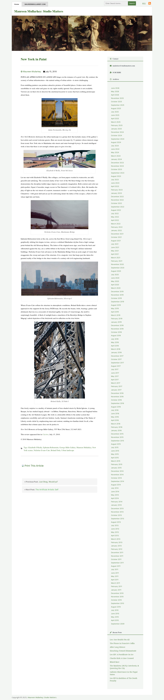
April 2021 (115, 254)
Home (16, 4)
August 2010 (116, 607)
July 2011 (114, 569)
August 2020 (116, 271)
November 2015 (117, 437)
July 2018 (114, 339)
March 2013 (115, 539)
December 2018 (117, 325)
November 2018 (117, 329)
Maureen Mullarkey (83, 447)
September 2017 (117, 363)
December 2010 (117, 593)
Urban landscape (67, 450)
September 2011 (117, 563)
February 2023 (117, 190)
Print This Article (34, 465)
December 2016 (117, 393)
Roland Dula (55, 450)
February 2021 (116, 261)
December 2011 (117, 552)
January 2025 (116, 129)
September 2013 (117, 519)
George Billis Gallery (67, 447)
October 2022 (116, 203)
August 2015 (116, 444)
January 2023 (116, 193)
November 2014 (117, 475)
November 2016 (117, 397)
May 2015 (115, 454)
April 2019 (115, 312)
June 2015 (115, 451)
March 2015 (115, 461)
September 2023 (117, 173)
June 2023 (115, 183)
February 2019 (116, 319)
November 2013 (117, 512)
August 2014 (116, 485)
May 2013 (115, 532)
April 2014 (115, 498)
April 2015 (115, 458)
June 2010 (115, 614)
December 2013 (117, 508)
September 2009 (117, 624)
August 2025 (116, 108)
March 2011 (115, 583)
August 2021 (116, 241)
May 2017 (115, 376)
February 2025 (116, 125)
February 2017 (116, 386)
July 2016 (114, 410)
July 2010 (114, 610)
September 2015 (117, 441)
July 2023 (115, 180)
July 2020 (115, 275)
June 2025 (115, 115)
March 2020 (116, 288)
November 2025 (117, 98)
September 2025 (117, 105)
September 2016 (117, 403)
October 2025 (116, 102)
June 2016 (115, 413)
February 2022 (116, 227)
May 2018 (115, 342)
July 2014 (114, 488)
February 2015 (116, 464)
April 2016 (115, 420)
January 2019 (116, 322)
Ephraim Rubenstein (50, 447)
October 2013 (116, 515)
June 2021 (115, 247)
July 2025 (115, 112)
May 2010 (115, 617)
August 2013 (116, 522)
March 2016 (115, 424)
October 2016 (116, 400)
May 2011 (114, 576)
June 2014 (115, 492)
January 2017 (116, 390)
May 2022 (115, 217)
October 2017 (116, 359)
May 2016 (115, 417)
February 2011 (116, 586)
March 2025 (115, 122)
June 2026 (115, 88)
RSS (144, 3)
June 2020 (115, 278)
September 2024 (117, 139)
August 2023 (116, 176)
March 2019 (115, 315)
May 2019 (115, 308)
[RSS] (149, 3)
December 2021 (117, 234)
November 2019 (117, 295)
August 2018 (116, 335)
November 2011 (117, 556)
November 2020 (117, 264)
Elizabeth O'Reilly (35, 447)
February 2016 (116, 427)
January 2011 (116, 590)
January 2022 (116, 230)
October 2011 (116, 559)
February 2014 (116, 502)
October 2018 (116, 332)
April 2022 (115, 220)
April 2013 (115, 536)
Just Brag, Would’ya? (41, 481)
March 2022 (115, 224)
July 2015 (114, 447)
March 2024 (116, 156)
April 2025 (115, 118)
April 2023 (115, 186)
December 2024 (117, 132)
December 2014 (117, 471)
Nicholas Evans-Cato (42, 450)
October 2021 (116, 237)
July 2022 (115, 213)
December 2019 (117, 291)
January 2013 (116, 546)
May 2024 (115, 152)
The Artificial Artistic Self (41, 489)
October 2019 (116, 298)
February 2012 (116, 549)
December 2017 (117, 356)
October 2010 (116, 600)
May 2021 (115, 251)
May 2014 (115, 495)
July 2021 (114, 244)
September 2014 (117, 481)
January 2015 (116, 468)
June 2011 (115, 573)
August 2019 (116, 305)
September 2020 (117, 268)
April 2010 (115, 620)
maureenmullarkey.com (35, 4)
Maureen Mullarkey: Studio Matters (38, 11)
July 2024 (115, 146)
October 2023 (116, 169)
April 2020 (115, 285)
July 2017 (114, 369)
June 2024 (115, 149)
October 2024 (116, 135)
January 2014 (116, 505)
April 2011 (114, 580)
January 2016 (116, 430)
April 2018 (115, 346)
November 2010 (117, 597)
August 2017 (116, 366)
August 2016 (116, 407)
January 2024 (116, 159)
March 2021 (115, 258)
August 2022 (116, 210)
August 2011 (115, 566)
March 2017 (115, 383)
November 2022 (117, 200)
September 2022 (117, 207)
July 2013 (114, 525)
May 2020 (115, 281)
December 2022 (117, 197)
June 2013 (115, 529)
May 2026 (115, 91)
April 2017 (115, 380)
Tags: (26, 447)
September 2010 (117, 603)
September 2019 (117, 302)
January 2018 (116, 352)
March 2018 (115, 349)
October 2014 (116, 478)
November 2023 (117, 166)
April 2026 (115, 95)
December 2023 (117, 163)
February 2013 (116, 542)
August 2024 (116, 142)
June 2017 (115, 373)
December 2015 (117, 434)
